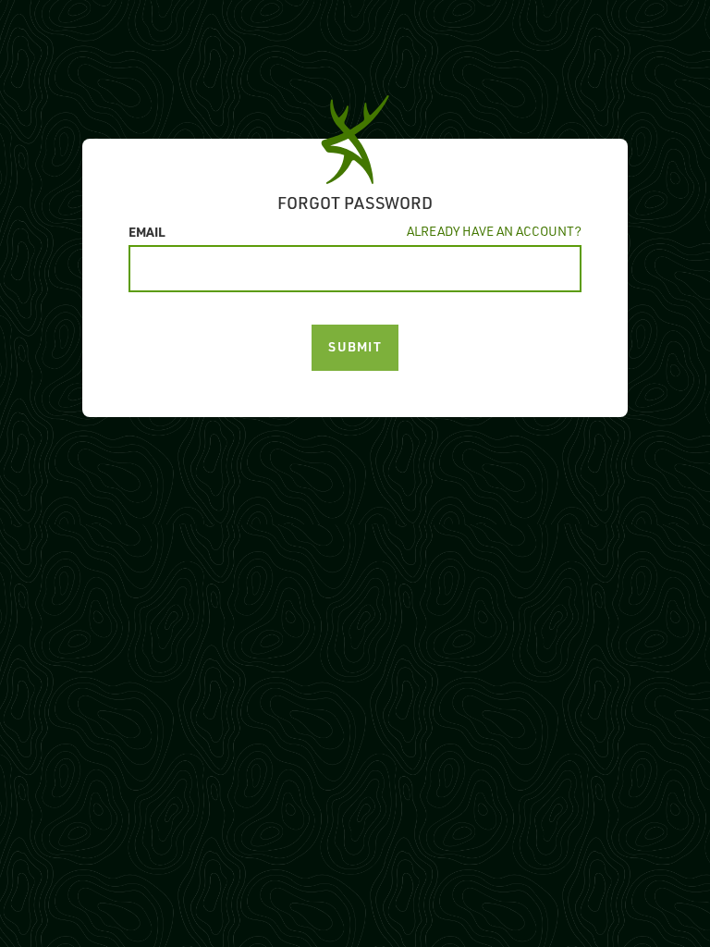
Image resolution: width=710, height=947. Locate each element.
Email (147, 231)
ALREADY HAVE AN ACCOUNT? (494, 231)
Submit (355, 346)
